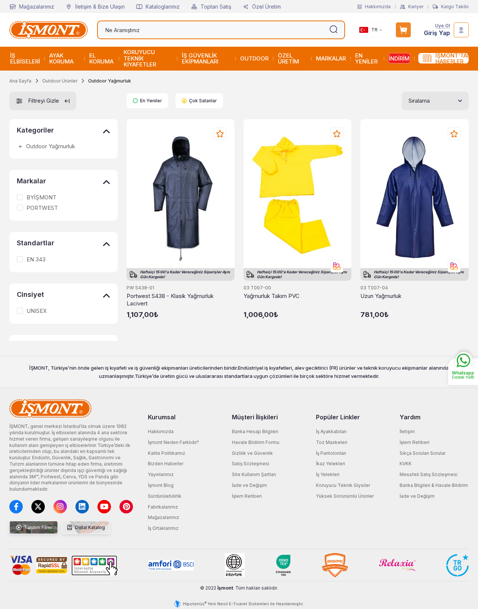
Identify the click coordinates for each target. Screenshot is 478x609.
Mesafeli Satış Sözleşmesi (428, 474)
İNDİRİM (399, 58)
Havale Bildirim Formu (255, 442)
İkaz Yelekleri (330, 463)
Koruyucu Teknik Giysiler (343, 485)
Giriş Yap (437, 33)
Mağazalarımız (36, 6)
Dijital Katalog (89, 527)
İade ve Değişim (249, 485)
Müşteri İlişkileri (255, 417)
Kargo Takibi (455, 6)
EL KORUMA (101, 58)
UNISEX (37, 311)
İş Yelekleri (327, 474)
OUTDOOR (254, 58)
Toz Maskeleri (331, 442)
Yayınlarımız (161, 474)
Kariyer (415, 6)
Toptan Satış (216, 6)
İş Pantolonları (331, 453)
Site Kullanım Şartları (254, 474)
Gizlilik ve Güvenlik (252, 453)
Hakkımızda (378, 6)
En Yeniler (151, 100)
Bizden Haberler (165, 463)
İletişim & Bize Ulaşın (100, 6)
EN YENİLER (366, 58)
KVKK (406, 463)
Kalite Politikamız (166, 453)
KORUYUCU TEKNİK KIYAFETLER (140, 58)
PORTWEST (42, 208)
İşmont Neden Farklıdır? (173, 442)
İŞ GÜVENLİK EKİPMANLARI (200, 58)
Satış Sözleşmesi (250, 463)
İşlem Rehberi (247, 496)
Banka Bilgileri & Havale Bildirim (434, 485)
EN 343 (36, 259)
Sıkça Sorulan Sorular (423, 453)
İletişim (407, 431)
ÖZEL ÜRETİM (288, 58)
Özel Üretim (266, 6)
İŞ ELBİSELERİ (25, 58)
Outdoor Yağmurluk (50, 146)
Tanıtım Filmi (37, 527)
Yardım (410, 417)
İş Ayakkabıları (331, 431)
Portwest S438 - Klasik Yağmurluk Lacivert (170, 299)
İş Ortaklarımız (163, 528)
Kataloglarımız (163, 6)
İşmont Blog (161, 485)
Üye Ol (442, 26)
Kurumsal (162, 417)
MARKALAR (331, 58)
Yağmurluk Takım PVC (271, 295)
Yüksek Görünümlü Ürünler (345, 496)
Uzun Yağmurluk (380, 295)
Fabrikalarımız (163, 507)
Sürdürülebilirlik (164, 496)
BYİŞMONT (41, 197)
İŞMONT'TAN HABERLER (452, 58)
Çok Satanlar (203, 100)
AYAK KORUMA (61, 58)
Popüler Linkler (338, 417)
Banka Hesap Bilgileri (255, 431)
